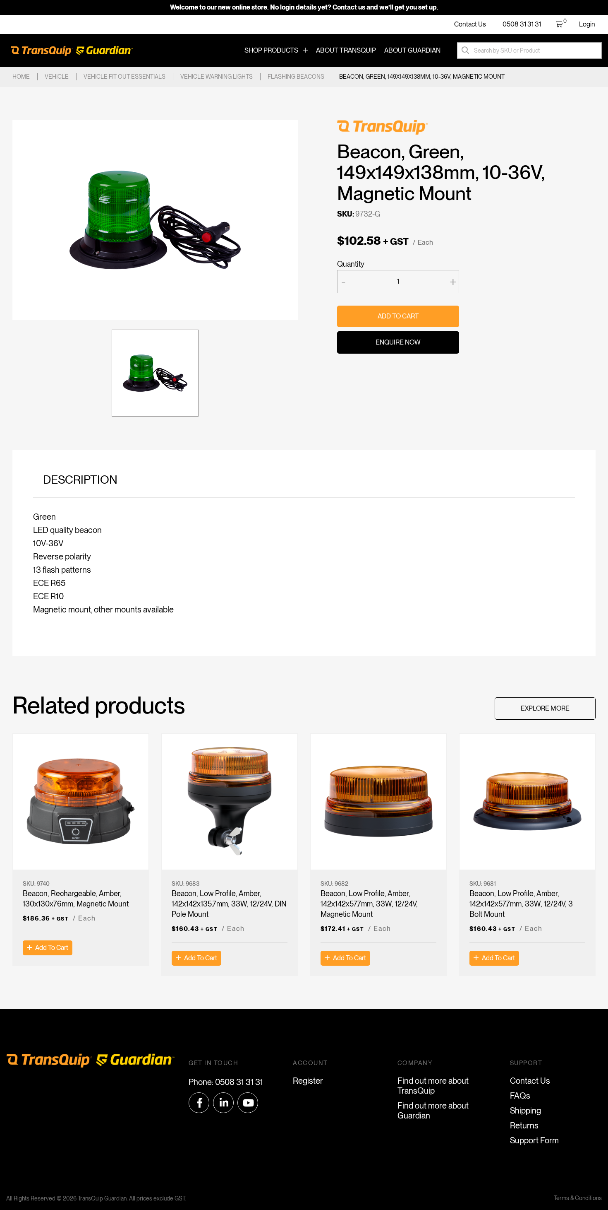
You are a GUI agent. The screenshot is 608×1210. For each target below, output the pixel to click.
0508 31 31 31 (522, 24)
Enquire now (398, 342)
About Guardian (412, 50)
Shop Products (271, 50)
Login (587, 24)
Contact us (349, 7)
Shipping (525, 1111)
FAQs (520, 1096)
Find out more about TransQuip (433, 1086)
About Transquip (346, 50)
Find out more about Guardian (433, 1111)
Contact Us (470, 24)
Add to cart (398, 316)
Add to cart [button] (51, 948)
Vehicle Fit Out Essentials (124, 76)
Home (21, 76)
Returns (524, 1125)
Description (80, 479)
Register (308, 1081)
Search (465, 50)
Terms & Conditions (578, 1198)
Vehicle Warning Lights (216, 76)
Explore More (545, 708)
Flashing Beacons (296, 76)
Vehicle (57, 76)
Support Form (534, 1140)
